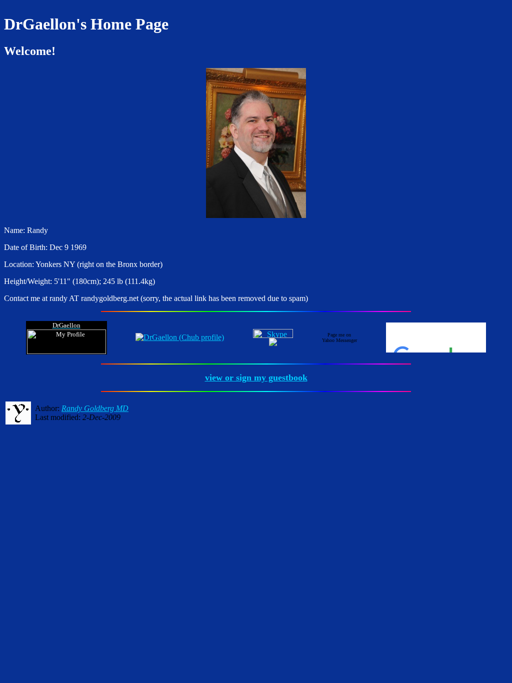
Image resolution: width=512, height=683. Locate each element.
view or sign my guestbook (256, 377)
